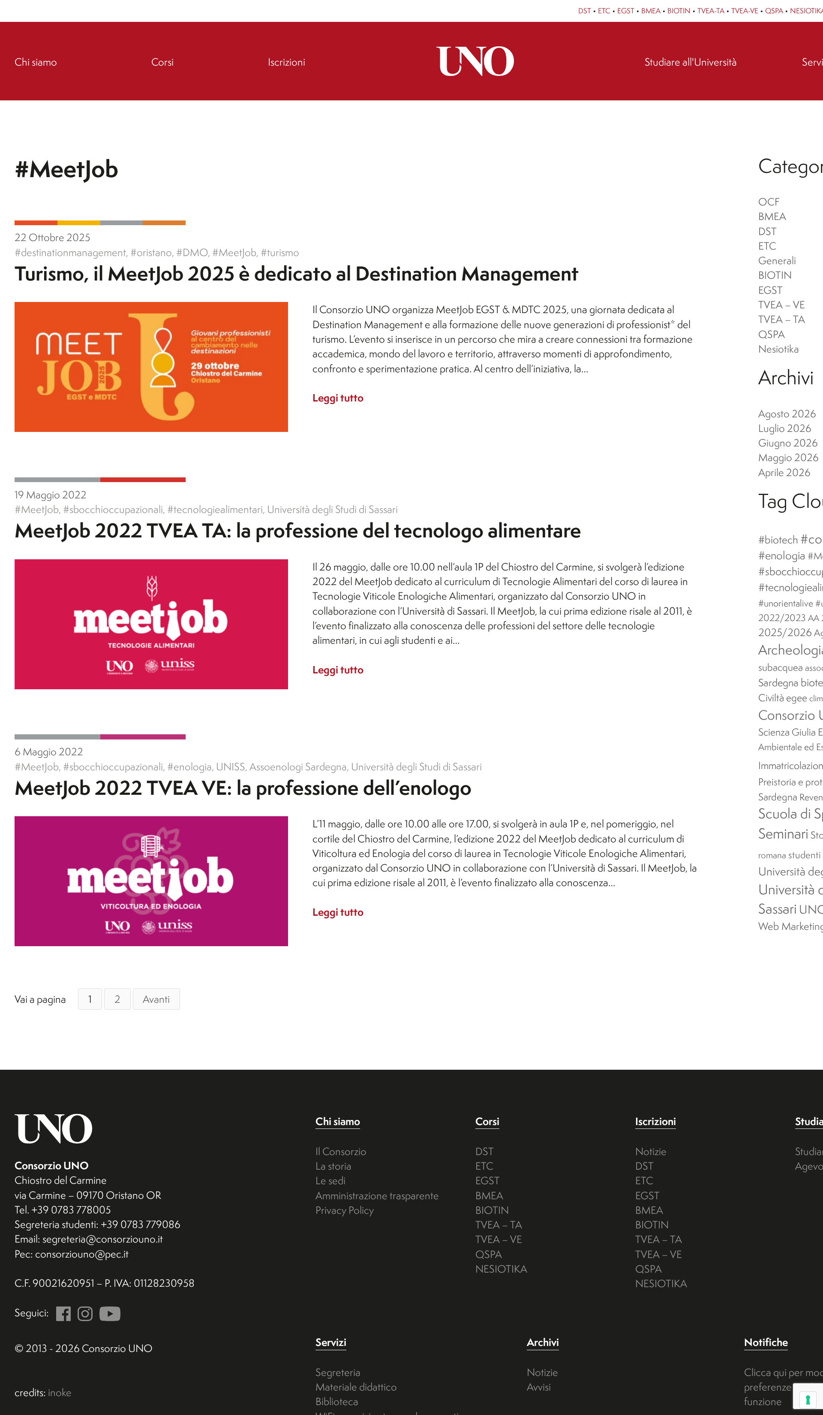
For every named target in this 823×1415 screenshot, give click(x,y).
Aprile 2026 (784, 472)
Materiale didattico (356, 1386)
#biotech (778, 539)
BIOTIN (679, 10)
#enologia (781, 555)
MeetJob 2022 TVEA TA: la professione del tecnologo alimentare (298, 530)
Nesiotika (778, 348)
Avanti (156, 999)
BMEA (651, 10)
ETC (604, 10)
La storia (333, 1166)
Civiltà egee (782, 698)
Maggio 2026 (788, 457)
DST (584, 10)
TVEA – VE (781, 304)
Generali (121, 222)
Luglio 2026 (784, 428)
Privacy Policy (344, 1210)
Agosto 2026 (787, 413)
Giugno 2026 (788, 442)
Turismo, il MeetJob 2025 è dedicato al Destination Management (297, 273)
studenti (804, 854)
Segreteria (337, 1372)
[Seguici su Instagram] (83, 1312)
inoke (60, 1392)
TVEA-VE (744, 10)
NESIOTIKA (501, 1268)
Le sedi (330, 1180)
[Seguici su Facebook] (61, 1312)
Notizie (651, 1151)
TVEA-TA (710, 10)
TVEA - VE (143, 736)
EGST (625, 10)
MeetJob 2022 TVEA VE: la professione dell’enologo (243, 787)
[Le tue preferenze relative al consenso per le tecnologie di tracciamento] (808, 1400)
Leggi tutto (337, 397)
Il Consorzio (340, 1151)
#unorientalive (785, 603)
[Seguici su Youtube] (107, 1312)
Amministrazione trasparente (377, 1195)
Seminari (783, 833)
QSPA (774, 10)
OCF (769, 201)
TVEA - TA (143, 479)
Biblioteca (336, 1401)
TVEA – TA (781, 319)
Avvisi (539, 1386)
